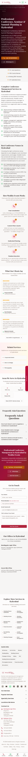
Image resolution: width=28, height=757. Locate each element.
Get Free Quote (14, 475)
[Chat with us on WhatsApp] (10, 686)
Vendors (17, 744)
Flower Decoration (19, 662)
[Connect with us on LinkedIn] (17, 686)
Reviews (20, 650)
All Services (4, 650)
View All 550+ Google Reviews (13, 337)
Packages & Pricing (6, 656)
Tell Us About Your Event (7, 513)
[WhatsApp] (23, 2)
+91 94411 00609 (8, 728)
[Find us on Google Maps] (25, 686)
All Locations (5, 665)
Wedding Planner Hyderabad (8, 659)
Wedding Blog (5, 653)
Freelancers (23, 744)
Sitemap (14, 749)
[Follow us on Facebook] (14, 686)
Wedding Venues (15, 653)
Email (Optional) (5, 507)
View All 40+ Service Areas (13, 401)
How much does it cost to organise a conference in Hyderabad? (12, 425)
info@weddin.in (7, 733)
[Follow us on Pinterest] (21, 686)
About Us (4, 744)
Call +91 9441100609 (11, 58)
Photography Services (7, 662)
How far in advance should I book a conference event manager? (11, 438)
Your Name (4, 494)
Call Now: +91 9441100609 (15, 467)
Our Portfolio (13, 650)
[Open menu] (25, 2)
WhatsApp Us (9, 62)
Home (4, 11)
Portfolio (6, 747)
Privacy (18, 747)
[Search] (20, 2)
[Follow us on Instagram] (2, 686)
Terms (22, 747)
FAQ (20, 656)
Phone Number (10, 501)
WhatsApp (15, 471)
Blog (8, 744)
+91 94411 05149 (8, 730)
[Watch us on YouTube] (6, 686)
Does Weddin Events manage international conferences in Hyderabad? (10, 431)
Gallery (14, 656)
